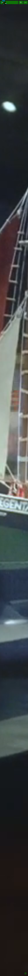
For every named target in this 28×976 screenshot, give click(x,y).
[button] (25, 2)
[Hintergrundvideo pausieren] (25, 973)
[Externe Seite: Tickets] (21, 2)
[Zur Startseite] (4, 2)
